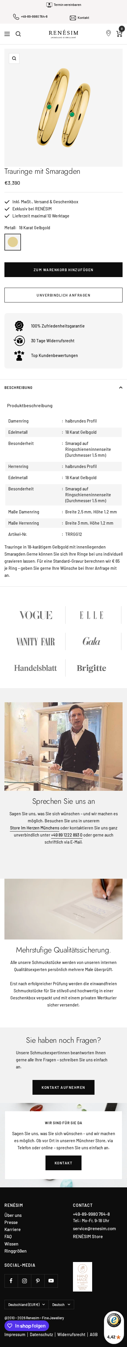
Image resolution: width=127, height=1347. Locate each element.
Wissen (11, 1244)
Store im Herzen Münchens (34, 827)
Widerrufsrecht (71, 1334)
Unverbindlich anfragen (63, 295)
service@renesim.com (94, 1228)
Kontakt (83, 17)
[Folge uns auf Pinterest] (37, 1280)
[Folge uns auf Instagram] (24, 1280)
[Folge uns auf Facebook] (11, 1280)
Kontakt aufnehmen (63, 1087)
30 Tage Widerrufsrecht (52, 340)
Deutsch (58, 1304)
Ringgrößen (15, 1251)
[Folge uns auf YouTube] (51, 1280)
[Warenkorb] (119, 34)
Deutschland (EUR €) (23, 1304)
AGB (94, 1334)
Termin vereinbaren (67, 4)
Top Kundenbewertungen (54, 355)
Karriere (12, 1229)
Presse (11, 1222)
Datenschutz (41, 1334)
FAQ (8, 1236)
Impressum (14, 1334)
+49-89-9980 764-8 (34, 16)
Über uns (13, 1215)
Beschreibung (18, 387)
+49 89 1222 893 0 (66, 834)
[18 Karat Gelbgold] (12, 242)
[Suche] (18, 34)
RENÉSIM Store (88, 1236)
